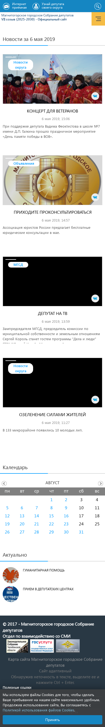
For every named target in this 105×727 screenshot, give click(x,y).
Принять (52, 719)
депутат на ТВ (52, 313)
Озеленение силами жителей (52, 414)
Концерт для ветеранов (52, 111)
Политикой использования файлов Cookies (38, 710)
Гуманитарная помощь (44, 570)
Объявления (23, 163)
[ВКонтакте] (95, 96)
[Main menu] (98, 19)
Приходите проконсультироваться (53, 212)
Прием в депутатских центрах (48, 589)
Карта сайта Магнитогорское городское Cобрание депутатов (55, 662)
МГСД (18, 264)
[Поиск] (97, 6)
